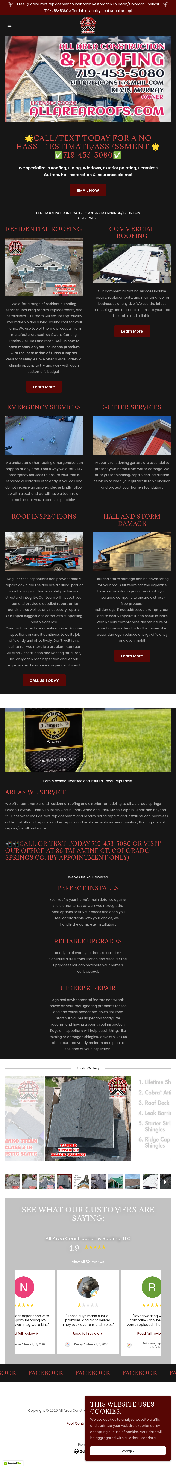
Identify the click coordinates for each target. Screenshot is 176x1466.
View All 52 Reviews (88, 1267)
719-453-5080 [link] (56, 10)
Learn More (44, 386)
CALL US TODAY (44, 680)
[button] (17, 25)
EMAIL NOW (88, 190)
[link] (88, 25)
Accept (128, 1450)
